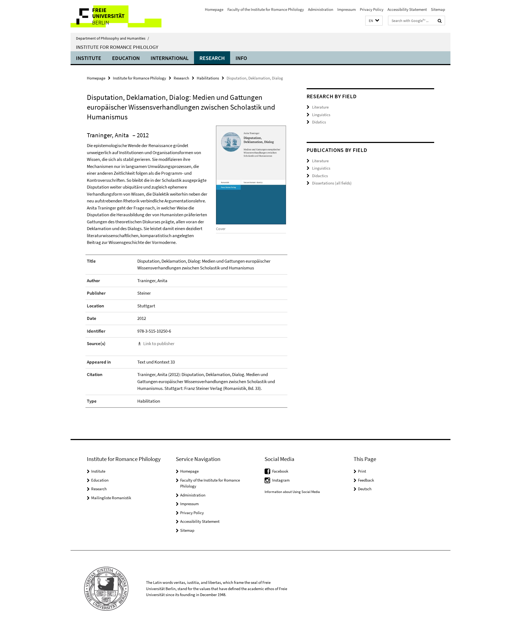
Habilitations (208, 78)
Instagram (281, 480)
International (170, 58)
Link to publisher (158, 343)
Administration (320, 9)
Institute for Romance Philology (117, 47)
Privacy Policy (371, 9)
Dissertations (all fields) (332, 183)
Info (241, 58)
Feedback (366, 480)
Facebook (280, 471)
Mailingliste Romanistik (111, 497)
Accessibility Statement (407, 9)
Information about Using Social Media (292, 491)
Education (126, 58)
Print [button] (362, 471)
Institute (88, 58)
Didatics (319, 122)
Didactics (320, 175)
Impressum (346, 9)
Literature (320, 107)
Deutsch (364, 488)
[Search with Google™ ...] (440, 20)
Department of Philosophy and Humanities (112, 38)
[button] (374, 21)
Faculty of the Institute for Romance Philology (265, 9)
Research (212, 58)
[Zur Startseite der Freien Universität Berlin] (116, 16)
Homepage (214, 9)
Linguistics (321, 114)
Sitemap (438, 9)
